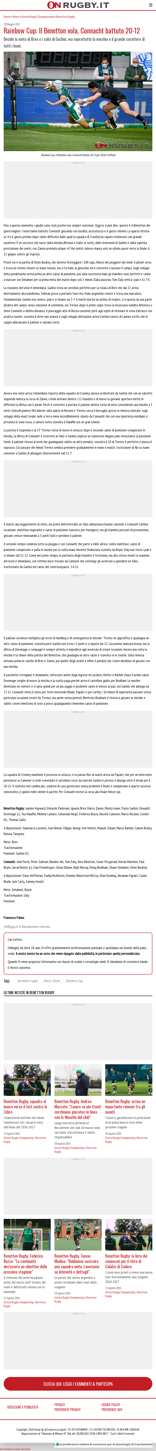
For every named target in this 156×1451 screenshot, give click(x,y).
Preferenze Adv (112, 1409)
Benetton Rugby (65, 16)
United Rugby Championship (38, 16)
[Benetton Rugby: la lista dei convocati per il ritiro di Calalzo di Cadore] (128, 1235)
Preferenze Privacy (67, 1409)
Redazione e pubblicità (22, 1407)
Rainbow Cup (74, 980)
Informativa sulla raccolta (15, 1449)
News (16, 16)
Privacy (59, 1404)
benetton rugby (27, 980)
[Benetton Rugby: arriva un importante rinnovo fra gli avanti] (128, 1080)
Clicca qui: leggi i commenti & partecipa (78, 1384)
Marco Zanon (51, 980)
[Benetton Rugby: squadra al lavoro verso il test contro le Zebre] (27, 1080)
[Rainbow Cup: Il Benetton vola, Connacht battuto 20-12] (78, 102)
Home (7, 16)
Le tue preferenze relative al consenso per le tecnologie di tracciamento (103, 1444)
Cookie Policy (111, 1404)
